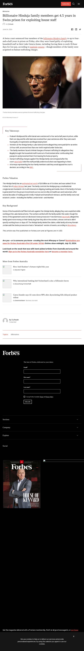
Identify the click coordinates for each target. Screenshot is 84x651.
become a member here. (62, 251)
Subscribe (65, 4)
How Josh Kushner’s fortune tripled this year (31, 267)
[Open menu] (78, 4)
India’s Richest (18, 186)
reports (41, 47)
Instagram (14, 450)
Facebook (4, 450)
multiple (34, 47)
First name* (27, 377)
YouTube (25, 450)
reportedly (18, 162)
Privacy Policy (49, 397)
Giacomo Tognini (20, 270)
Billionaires (15, 334)
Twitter (19, 450)
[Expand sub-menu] (77, 419)
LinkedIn (9, 450)
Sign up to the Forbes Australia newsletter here (28, 251)
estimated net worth (30, 183)
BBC (31, 167)
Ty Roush (10, 24)
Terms (41, 397)
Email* (26, 367)
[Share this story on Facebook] (72, 29)
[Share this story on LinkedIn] (76, 29)
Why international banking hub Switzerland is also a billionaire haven (41, 281)
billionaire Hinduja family (55, 38)
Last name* (27, 387)
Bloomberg (71, 225)
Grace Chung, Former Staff (23, 284)
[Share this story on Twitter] (80, 29)
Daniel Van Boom (20, 300)
